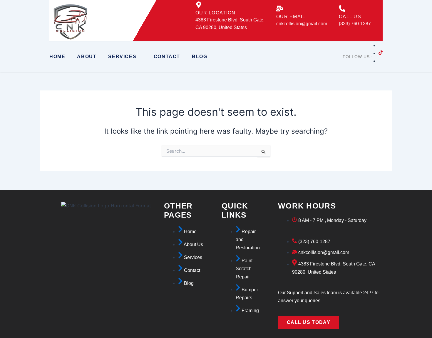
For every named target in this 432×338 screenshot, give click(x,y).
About (86, 56)
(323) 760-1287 (355, 23)
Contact (167, 56)
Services (122, 56)
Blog (199, 56)
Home (57, 56)
